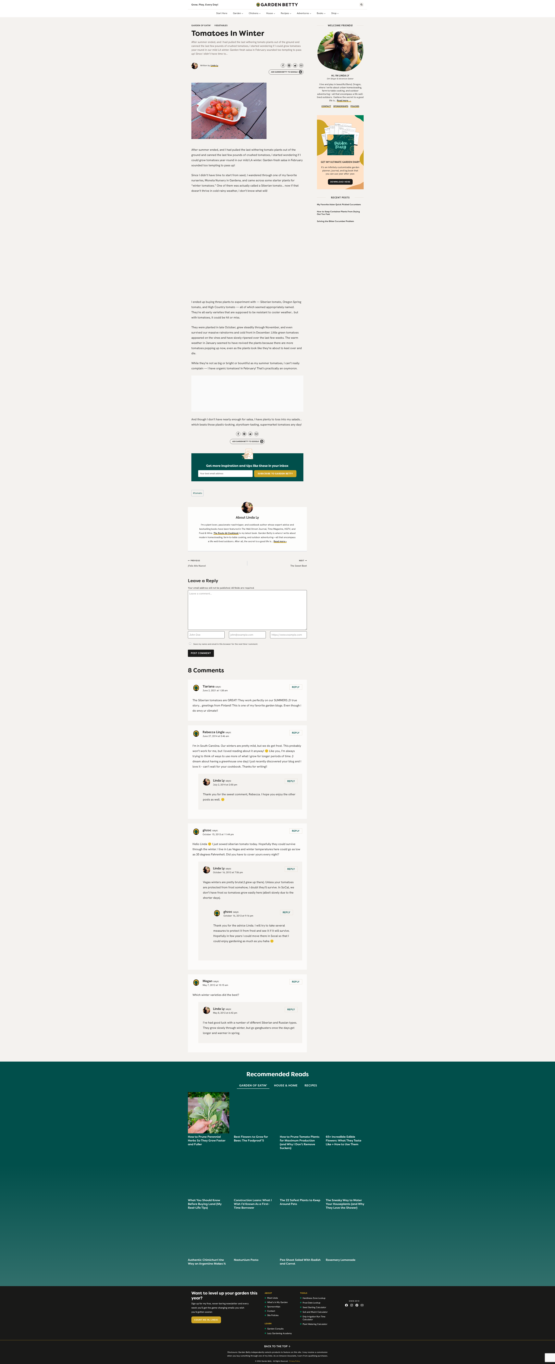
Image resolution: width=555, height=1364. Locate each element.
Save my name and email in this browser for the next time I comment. (225, 644)
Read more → (344, 100)
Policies (354, 106)
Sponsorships (340, 106)
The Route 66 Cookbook (226, 533)
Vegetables (220, 25)
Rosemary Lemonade (340, 1260)
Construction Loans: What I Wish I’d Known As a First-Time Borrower (253, 1204)
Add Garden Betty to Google (284, 72)
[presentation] (208, 1112)
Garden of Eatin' (201, 25)
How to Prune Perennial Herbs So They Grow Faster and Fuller (206, 1140)
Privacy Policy (294, 1361)
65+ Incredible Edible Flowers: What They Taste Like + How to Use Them (343, 1140)
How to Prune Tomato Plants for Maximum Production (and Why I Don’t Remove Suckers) (299, 1142)
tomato (197, 493)
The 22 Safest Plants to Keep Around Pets (300, 1202)
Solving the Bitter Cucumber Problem (335, 221)
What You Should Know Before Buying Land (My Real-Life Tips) (205, 1204)
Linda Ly (214, 65)
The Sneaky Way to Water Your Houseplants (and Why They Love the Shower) (345, 1204)
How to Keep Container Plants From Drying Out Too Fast (338, 212)
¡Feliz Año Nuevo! (197, 563)
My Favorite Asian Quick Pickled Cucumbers (339, 204)
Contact (326, 106)
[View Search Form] (361, 4)
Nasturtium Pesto (246, 1260)
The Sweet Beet (298, 563)
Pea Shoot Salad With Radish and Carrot (300, 1261)
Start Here (221, 13)
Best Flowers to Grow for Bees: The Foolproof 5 (251, 1138)
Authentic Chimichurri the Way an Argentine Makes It (207, 1261)
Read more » (280, 541)
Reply (296, 687)
